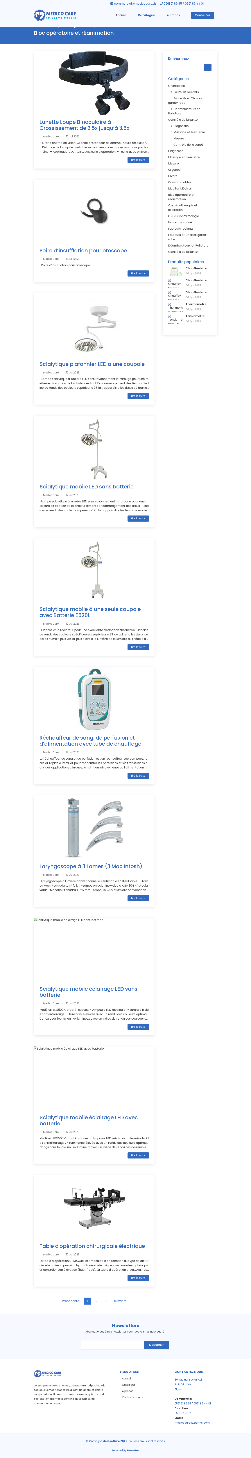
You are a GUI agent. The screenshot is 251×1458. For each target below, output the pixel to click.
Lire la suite (138, 160)
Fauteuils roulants (186, 92)
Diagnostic (181, 126)
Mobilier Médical (179, 188)
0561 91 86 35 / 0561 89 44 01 (184, 3)
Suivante (120, 1301)
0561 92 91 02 (183, 1413)
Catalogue (146, 15)
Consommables (179, 182)
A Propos (173, 15)
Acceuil (126, 1378)
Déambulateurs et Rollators (188, 245)
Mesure (178, 138)
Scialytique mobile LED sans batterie (87, 486)
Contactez (202, 15)
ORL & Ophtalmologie (183, 216)
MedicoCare (51, 136)
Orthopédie (176, 86)
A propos (127, 1391)
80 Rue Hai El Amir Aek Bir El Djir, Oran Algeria (188, 1384)
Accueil (121, 15)
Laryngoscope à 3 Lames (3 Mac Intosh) (91, 866)
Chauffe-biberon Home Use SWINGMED (198, 268)
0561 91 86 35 (183, 1403)
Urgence (174, 170)
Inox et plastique (180, 222)
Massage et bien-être (189, 132)
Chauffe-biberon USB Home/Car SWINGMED (198, 280)
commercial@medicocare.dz (135, 3)
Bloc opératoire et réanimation (181, 197)
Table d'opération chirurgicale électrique (92, 1246)
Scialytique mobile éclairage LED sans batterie (88, 992)
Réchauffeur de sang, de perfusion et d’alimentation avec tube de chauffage (90, 741)
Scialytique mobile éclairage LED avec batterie (89, 1120)
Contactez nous (132, 1397)
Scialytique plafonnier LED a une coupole (92, 364)
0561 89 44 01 (202, 1403)
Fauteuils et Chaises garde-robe (185, 100)
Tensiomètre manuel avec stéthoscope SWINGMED (195, 316)
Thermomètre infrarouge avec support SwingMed (198, 304)
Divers (172, 176)
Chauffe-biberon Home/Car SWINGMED (198, 292)
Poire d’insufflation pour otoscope (83, 250)
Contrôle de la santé (183, 120)
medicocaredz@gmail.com (192, 1423)
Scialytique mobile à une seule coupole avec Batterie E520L (90, 612)
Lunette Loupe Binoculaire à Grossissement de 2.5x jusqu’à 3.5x (84, 125)
